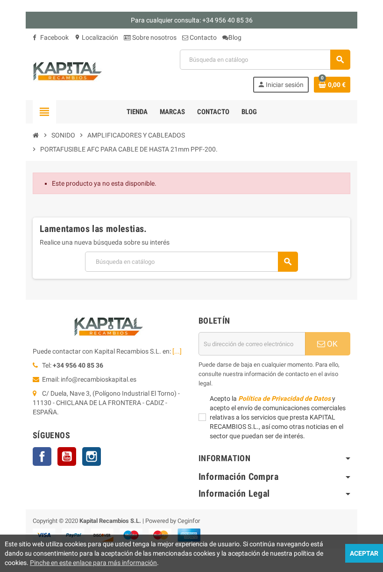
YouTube (66, 456)
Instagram (91, 456)
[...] (177, 351)
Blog (234, 37)
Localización (96, 37)
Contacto (202, 37)
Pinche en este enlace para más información (93, 562)
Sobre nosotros (154, 37)
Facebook (54, 37)
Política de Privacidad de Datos (284, 398)
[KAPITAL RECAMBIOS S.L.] (68, 70)
